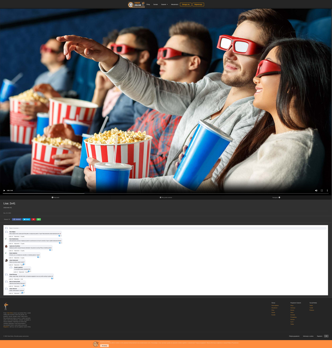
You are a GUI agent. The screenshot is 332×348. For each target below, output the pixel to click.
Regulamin (6, 326)
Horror (292, 312)
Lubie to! (11, 236)
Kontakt (273, 314)
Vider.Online (10, 313)
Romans (292, 319)
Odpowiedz (16, 236)
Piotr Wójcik (12, 231)
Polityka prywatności (294, 336)
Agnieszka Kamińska (15, 246)
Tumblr (311, 307)
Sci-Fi (291, 322)
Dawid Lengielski (18, 267)
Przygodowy (293, 317)
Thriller (292, 324)
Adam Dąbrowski (14, 260)
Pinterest (312, 310)
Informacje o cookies (308, 336)
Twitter (311, 305)
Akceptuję (104, 345)
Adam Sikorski (13, 288)
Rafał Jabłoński (13, 253)
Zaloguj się (186, 4)
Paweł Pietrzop (13, 274)
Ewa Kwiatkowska (14, 238)
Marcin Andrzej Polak (15, 281)
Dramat (292, 310)
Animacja (292, 307)
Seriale (155, 4)
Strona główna (275, 305)
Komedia (292, 314)
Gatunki (163, 4)
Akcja (291, 305)
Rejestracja (198, 4)
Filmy (148, 4)
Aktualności (174, 4)
